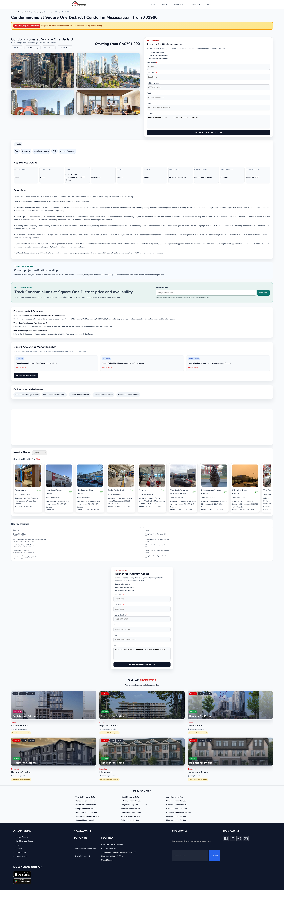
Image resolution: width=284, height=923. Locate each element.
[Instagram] (239, 839)
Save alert (263, 292)
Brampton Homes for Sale (177, 805)
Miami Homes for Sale (130, 797)
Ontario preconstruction (79, 394)
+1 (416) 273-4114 (82, 856)
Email (150, 93)
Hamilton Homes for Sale (131, 808)
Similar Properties (67, 151)
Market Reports (22, 837)
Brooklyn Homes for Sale (85, 805)
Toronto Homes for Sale (85, 797)
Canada (20, 12)
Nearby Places (21, 452)
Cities (163, 4)
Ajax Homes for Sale (174, 797)
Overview (26, 151)
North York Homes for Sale (86, 812)
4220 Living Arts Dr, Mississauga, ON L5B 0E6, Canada (33, 42)
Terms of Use (21, 852)
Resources (194, 4)
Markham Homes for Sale (85, 801)
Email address (162, 287)
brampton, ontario (196, 776)
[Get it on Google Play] (22, 881)
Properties (178, 4)
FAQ (54, 151)
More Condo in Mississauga (54, 394)
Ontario (28, 12)
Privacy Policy (21, 856)
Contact (208, 4)
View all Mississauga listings (27, 394)
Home (153, 4)
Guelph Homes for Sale (85, 808)
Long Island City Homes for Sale (134, 805)
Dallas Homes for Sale (130, 820)
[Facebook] (226, 839)
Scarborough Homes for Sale (87, 816)
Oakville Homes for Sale (131, 812)
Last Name (152, 73)
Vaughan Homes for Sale (176, 801)
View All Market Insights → (26, 375)
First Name (152, 62)
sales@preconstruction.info (85, 848)
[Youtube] (246, 839)
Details (150, 113)
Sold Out (31, 694)
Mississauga (37, 12)
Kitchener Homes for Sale (176, 808)
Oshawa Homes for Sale (176, 816)
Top (16, 151)
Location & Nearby (41, 151)
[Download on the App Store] (22, 874)
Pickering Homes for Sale (131, 801)
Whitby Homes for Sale (130, 816)
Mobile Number (154, 83)
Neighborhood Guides (24, 841)
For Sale (22, 694)
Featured (104, 694)
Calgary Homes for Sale (85, 820)
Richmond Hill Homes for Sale (178, 812)
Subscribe (214, 856)
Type (149, 103)
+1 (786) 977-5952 (109, 848)
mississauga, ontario (20, 729)
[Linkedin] (232, 839)
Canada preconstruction (103, 394)
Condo (18, 144)
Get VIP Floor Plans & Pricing (208, 133)
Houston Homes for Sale (176, 820)
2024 (15, 694)
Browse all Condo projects (128, 394)
